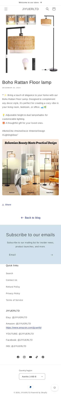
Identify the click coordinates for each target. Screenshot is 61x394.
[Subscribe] (51, 254)
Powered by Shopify (39, 392)
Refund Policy (13, 287)
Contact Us (11, 280)
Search (9, 273)
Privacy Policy (13, 293)
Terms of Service (14, 300)
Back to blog (33, 217)
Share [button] (8, 204)
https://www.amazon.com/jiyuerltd (23, 327)
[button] (6, 9)
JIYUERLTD (25, 392)
